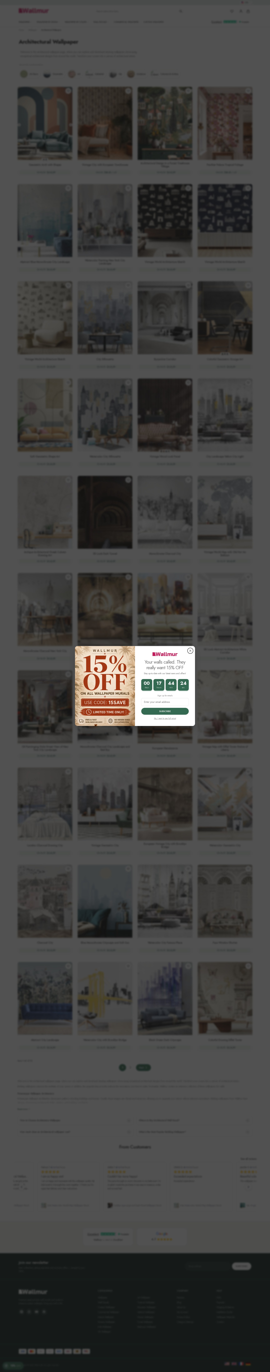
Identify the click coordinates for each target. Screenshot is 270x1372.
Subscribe (165, 711)
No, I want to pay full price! (165, 718)
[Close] (190, 651)
